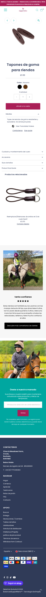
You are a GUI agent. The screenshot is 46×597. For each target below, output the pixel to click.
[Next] (13, 20)
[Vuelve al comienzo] (40, 590)
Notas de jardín (9, 493)
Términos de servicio (11, 538)
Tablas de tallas (9, 522)
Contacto (6, 500)
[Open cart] (41, 10)
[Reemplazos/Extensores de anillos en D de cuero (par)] (23, 196)
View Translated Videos (25, 126)
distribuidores (8, 525)
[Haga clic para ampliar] (39, 20)
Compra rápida (23, 224)
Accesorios (6, 157)
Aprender (6, 487)
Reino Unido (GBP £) (25, 551)
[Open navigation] (5, 10)
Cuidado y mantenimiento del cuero (16, 152)
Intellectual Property (10, 532)
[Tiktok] (10, 578)
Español (7, 551)
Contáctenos (18, 130)
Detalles (9, 114)
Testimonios (8, 490)
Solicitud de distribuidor (12, 529)
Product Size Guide (9, 168)
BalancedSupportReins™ (12, 592)
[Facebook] (4, 578)
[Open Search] (37, 10)
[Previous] (7, 20)
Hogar (5, 480)
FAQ (4, 497)
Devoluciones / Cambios (12, 519)
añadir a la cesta (23, 106)
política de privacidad (12, 535)
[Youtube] (14, 578)
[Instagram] (7, 578)
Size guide (28, 130)
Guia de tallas (7, 163)
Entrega (6, 516)
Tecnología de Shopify (32, 592)
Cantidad (23, 92)
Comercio (7, 484)
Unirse (23, 413)
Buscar (6, 512)
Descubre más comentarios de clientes (22, 326)
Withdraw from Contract (12, 542)
